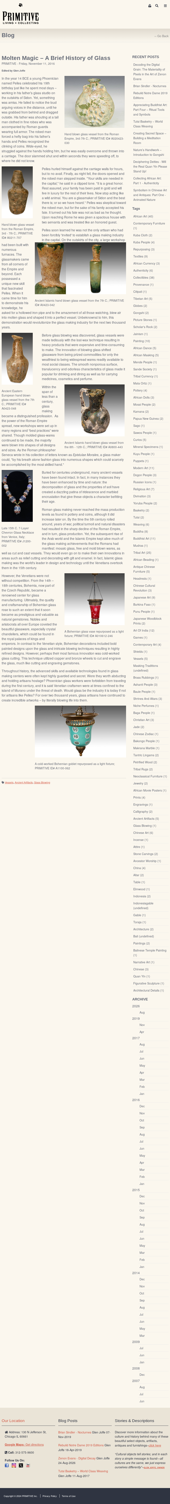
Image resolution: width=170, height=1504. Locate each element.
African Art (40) (143, 216)
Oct (142, 1120)
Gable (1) (139, 915)
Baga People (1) (144, 713)
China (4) (139, 868)
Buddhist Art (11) (144, 538)
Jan (142, 1094)
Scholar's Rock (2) (145, 327)
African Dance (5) (144, 348)
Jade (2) (138, 727)
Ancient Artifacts (24, 782)
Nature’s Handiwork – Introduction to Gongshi (148, 152)
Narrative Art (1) (143, 962)
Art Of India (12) (143, 630)
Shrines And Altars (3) (147, 698)
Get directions (24, 1444)
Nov (142, 1025)
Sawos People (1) (145, 433)
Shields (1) (140, 651)
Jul (141, 1051)
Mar (142, 1079)
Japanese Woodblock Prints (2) (147, 620)
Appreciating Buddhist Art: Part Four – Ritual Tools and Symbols (150, 109)
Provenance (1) (143, 284)
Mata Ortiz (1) (142, 383)
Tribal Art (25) (142, 552)
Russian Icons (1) (144, 482)
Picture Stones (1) (145, 320)
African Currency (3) (146, 263)
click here (155, 1445)
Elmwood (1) (141, 889)
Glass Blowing (42, 782)
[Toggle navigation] (165, 5)
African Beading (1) (146, 559)
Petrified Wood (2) (145, 762)
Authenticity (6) (143, 270)
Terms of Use (68, 1496)
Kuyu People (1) (143, 454)
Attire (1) (139, 847)
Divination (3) (142, 496)
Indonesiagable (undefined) (143, 905)
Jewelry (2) (140, 783)
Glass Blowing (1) (144, 825)
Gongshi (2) (141, 313)
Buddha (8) (140, 531)
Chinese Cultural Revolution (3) (144, 587)
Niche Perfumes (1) (146, 706)
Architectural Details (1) (148, 990)
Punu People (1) (144, 611)
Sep (142, 1127)
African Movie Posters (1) (149, 790)
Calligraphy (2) (143, 811)
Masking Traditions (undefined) (145, 668)
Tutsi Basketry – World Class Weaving (148, 123)
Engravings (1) (143, 804)
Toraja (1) (139, 922)
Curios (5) (139, 440)
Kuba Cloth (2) (142, 235)
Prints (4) (139, 797)
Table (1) (139, 882)
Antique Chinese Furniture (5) (144, 569)
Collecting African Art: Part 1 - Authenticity (147, 180)
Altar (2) (138, 875)
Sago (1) (139, 425)
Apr (142, 1032)
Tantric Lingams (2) (146, 755)
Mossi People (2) (144, 404)
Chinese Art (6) (143, 833)
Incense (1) (140, 840)
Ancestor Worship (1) (147, 861)
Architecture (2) (143, 929)
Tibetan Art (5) (142, 298)
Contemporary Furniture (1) (149, 225)
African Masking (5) (146, 355)
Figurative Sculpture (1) (148, 983)
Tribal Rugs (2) (143, 769)
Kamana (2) (141, 411)
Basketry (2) (141, 510)
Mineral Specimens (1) (148, 447)
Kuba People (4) (144, 242)
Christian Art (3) (143, 720)
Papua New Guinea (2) (148, 418)
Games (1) (140, 637)
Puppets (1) (141, 461)
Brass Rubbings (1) (146, 677)
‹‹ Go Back (161, 36)
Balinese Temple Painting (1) (149, 952)
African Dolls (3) (143, 397)
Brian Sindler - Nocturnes (149, 86)
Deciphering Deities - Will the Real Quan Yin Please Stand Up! (150, 166)
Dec (142, 1106)
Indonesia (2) (142, 896)
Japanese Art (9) (144, 597)
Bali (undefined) (143, 936)
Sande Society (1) (145, 369)
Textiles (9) (140, 256)
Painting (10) (141, 341)
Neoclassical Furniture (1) (150, 776)
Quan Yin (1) (141, 976)
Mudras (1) (140, 545)
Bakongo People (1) (146, 741)
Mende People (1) (145, 362)
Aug (142, 1012)
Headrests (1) (142, 578)
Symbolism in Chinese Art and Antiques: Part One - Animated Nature (150, 195)
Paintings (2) (141, 943)
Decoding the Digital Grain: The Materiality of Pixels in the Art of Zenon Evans (149, 71)
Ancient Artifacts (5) (146, 818)
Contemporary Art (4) (147, 644)
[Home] (24, 13)
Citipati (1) (140, 291)
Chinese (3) (141, 969)
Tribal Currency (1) (145, 376)
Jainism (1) (140, 334)
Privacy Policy (49, 1496)
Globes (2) (140, 306)
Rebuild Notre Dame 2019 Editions (150, 95)
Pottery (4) (140, 390)
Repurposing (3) (144, 249)
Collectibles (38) (143, 277)
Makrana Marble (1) (146, 748)
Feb (142, 1086)
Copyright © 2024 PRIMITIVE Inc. (21, 1496)
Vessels (9, 782)
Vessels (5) (140, 658)
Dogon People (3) (145, 475)
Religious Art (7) (143, 489)
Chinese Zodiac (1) (145, 734)
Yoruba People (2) (145, 503)
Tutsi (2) (138, 517)
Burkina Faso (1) (144, 604)
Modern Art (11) (143, 468)
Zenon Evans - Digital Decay (77, 1458)
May (142, 1065)
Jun (142, 1058)
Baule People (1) (144, 691)
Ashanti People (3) (145, 684)
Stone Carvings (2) (145, 854)
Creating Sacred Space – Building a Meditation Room (149, 138)
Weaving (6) (141, 524)
